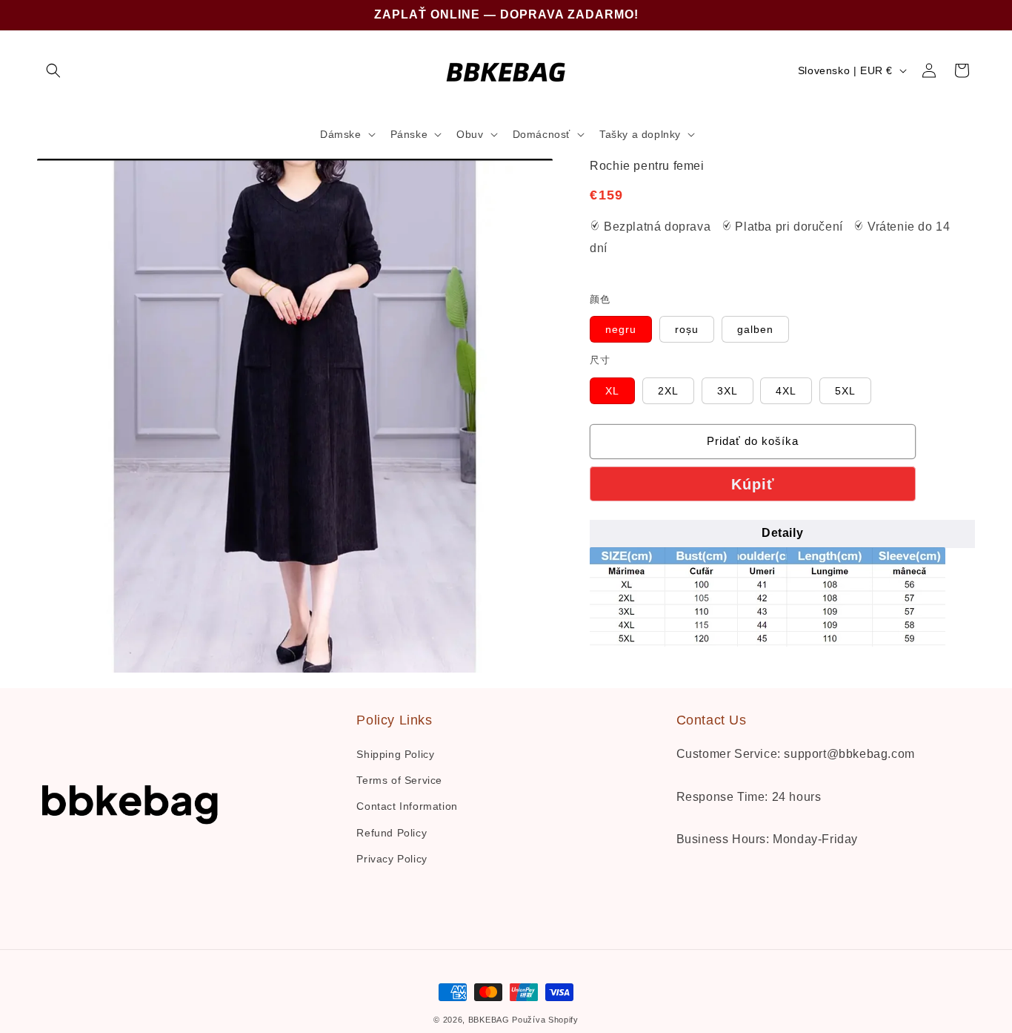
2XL (676, 394)
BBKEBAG (489, 1019)
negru (628, 333)
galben (763, 333)
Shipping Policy (395, 754)
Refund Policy (391, 833)
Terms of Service (399, 780)
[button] (53, 70)
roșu (694, 333)
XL (620, 394)
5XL (853, 394)
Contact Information (406, 806)
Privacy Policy (391, 859)
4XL (794, 394)
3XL (735, 394)
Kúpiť (753, 484)
